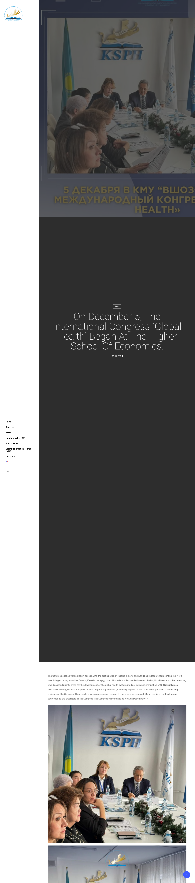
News (117, 306)
